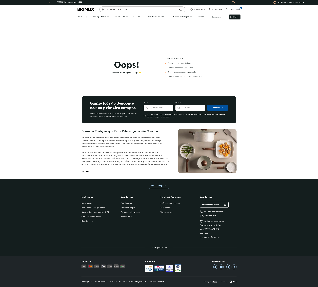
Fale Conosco (126, 203)
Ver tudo (84, 17)
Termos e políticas (176, 114)
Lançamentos (217, 17)
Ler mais (85, 171)
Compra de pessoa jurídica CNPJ (95, 212)
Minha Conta (126, 217)
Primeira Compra (128, 208)
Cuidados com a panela (91, 217)
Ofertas (236, 17)
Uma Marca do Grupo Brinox (93, 208)
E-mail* (178, 102)
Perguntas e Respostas (130, 212)
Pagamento (165, 208)
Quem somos (86, 203)
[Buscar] (180, 10)
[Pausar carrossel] (49, 2)
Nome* (146, 102)
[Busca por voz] (103, 9)
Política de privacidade (170, 203)
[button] (159, 247)
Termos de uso (166, 212)
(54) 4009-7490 (208, 215)
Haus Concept (87, 221)
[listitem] (214, 267)
